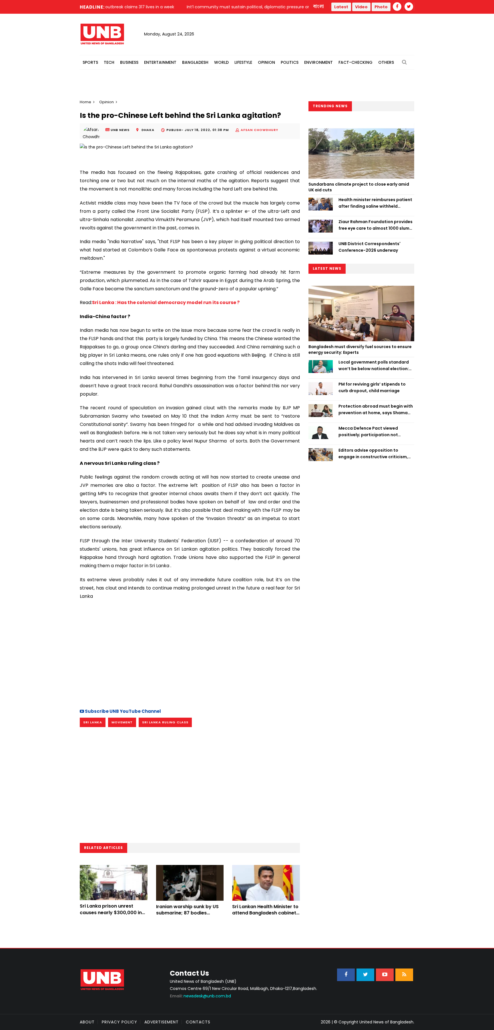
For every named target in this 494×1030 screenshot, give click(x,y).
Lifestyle (243, 62)
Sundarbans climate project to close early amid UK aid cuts (358, 187)
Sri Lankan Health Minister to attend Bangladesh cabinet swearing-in (265, 913)
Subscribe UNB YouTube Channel (122, 711)
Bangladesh (195, 62)
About (87, 1022)
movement (122, 722)
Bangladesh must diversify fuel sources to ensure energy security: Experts (360, 349)
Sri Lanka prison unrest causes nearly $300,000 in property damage (111, 912)
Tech (109, 62)
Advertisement (161, 1022)
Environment (318, 62)
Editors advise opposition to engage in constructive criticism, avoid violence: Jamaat (373, 453)
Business (129, 62)
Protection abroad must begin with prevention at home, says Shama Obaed (375, 409)
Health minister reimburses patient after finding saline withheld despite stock (375, 203)
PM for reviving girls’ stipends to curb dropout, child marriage (372, 387)
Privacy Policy (119, 1022)
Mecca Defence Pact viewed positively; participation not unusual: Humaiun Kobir (368, 431)
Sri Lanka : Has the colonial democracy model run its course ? (166, 302)
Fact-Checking (355, 62)
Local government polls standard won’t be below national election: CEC (373, 365)
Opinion (266, 62)
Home (85, 102)
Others (386, 62)
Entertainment (160, 62)
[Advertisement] (190, 653)
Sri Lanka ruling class (165, 722)
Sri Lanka (92, 722)
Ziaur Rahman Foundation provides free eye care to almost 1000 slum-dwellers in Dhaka (375, 225)
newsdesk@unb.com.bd (200, 996)
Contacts (198, 1022)
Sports (90, 62)
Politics (289, 62)
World (221, 62)
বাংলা (318, 7)
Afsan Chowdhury (259, 130)
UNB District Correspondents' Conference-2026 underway (369, 247)
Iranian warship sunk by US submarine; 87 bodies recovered (187, 913)
